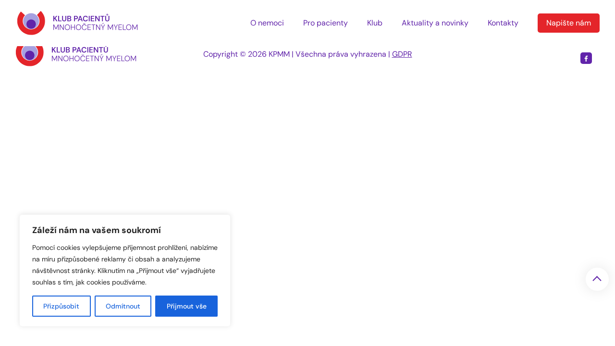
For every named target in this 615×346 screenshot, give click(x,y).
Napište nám (568, 23)
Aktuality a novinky (435, 23)
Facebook (586, 58)
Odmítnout (123, 306)
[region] (125, 270)
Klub (374, 23)
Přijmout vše (187, 306)
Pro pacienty (325, 23)
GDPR (402, 54)
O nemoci (267, 23)
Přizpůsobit (61, 306)
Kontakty (503, 23)
